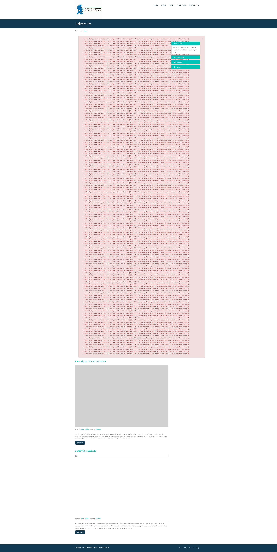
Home (156, 5)
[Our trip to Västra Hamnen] (121, 396)
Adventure (98, 429)
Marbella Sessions (85, 450)
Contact (191, 548)
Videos (171, 5)
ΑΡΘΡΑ (163, 5)
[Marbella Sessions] (121, 486)
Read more (80, 443)
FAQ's (198, 548)
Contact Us (194, 5)
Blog (185, 548)
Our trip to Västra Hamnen (90, 361)
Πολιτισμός (181, 5)
